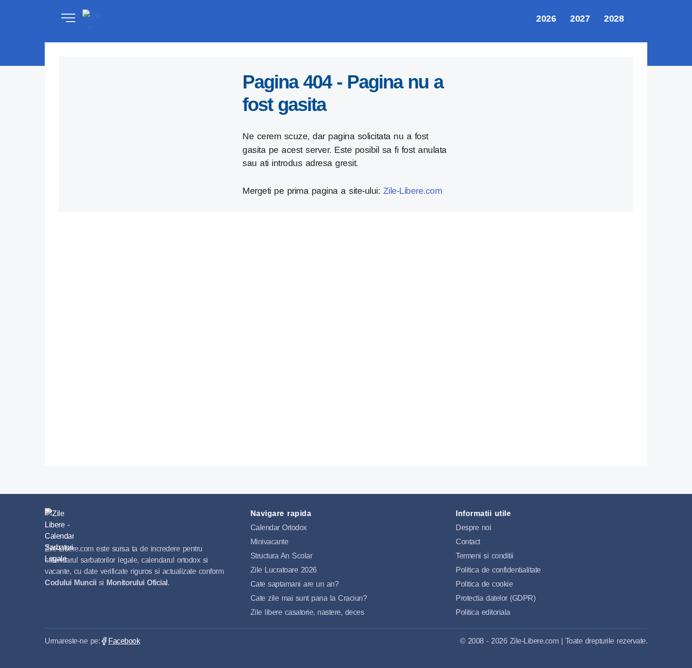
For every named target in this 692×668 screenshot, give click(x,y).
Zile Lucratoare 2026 (283, 570)
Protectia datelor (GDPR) (495, 598)
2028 (614, 19)
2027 (580, 19)
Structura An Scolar (281, 556)
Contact (468, 542)
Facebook (124, 641)
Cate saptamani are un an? (294, 584)
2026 (546, 19)
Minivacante (269, 542)
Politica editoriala (483, 612)
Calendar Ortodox (278, 528)
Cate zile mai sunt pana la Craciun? (308, 598)
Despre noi (473, 528)
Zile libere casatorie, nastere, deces (307, 612)
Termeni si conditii (485, 556)
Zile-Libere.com (91, 18)
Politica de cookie (484, 584)
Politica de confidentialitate (498, 570)
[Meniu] (68, 18)
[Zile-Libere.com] (59, 522)
